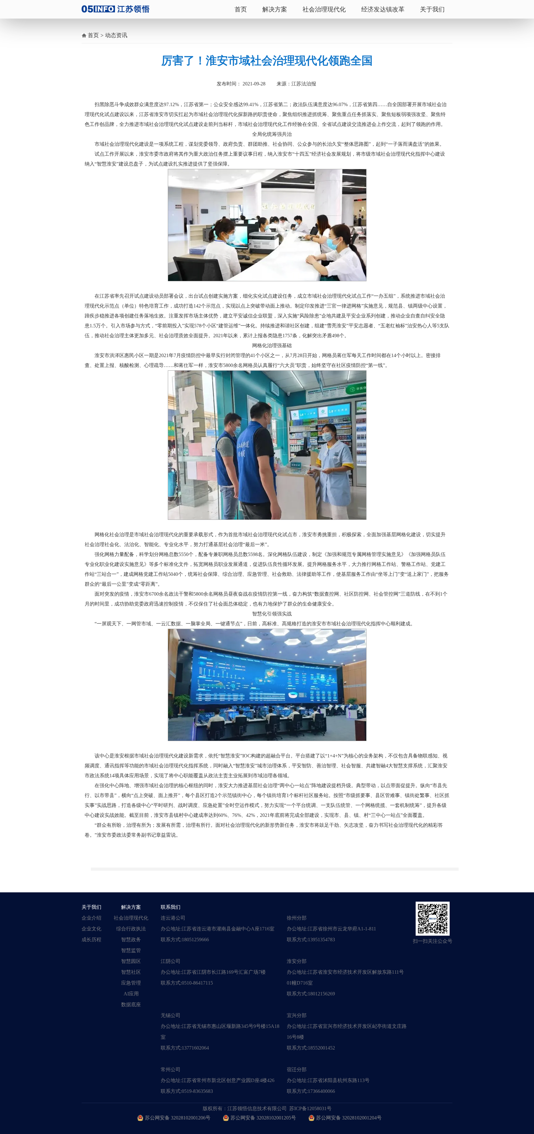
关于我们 (432, 9)
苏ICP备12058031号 (310, 1108)
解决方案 (274, 9)
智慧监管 (131, 950)
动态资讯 (116, 35)
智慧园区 (131, 961)
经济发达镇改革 (383, 9)
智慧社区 (131, 972)
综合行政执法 (131, 928)
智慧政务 (131, 939)
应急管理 (131, 982)
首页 (241, 9)
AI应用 (131, 993)
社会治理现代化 (324, 9)
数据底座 (131, 1004)
